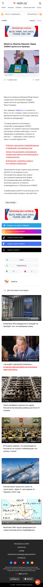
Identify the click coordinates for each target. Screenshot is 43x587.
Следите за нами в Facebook (16, 244)
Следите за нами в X (13, 250)
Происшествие (29, 7)
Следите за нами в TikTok (15, 237)
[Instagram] (15, 562)
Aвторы (11, 7)
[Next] (40, 14)
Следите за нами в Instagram (16, 231)
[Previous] (2, 14)
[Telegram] (27, 562)
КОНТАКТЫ (22, 547)
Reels (4, 7)
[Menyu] (3, 3)
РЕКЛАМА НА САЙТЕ (21, 544)
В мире (18, 7)
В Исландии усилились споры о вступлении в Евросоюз (19, 162)
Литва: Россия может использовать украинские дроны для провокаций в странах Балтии (22, 154)
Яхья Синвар (10, 203)
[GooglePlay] (14, 579)
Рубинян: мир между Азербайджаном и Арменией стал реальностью (22, 146)
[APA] (21, 573)
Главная (32, 20)
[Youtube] (23, 562)
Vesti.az (19, 110)
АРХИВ (21, 551)
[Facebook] (11, 562)
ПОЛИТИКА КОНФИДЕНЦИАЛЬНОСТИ (21, 554)
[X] (19, 562)
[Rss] (32, 562)
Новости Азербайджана (12, 14)
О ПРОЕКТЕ (21, 558)
